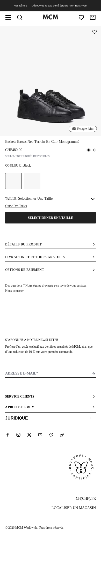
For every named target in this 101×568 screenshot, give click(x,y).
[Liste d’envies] (81, 17)
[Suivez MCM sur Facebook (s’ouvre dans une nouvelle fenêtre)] (7, 434)
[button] (50, 80)
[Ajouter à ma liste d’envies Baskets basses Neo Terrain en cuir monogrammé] (94, 32)
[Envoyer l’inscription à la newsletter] (93, 373)
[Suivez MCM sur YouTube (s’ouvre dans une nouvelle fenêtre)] (40, 434)
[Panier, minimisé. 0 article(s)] (93, 17)
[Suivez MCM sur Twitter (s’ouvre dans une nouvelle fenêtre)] (29, 434)
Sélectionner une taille (50, 218)
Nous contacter (14, 291)
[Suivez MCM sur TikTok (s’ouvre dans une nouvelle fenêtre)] (62, 434)
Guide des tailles (16, 206)
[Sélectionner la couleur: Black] (13, 181)
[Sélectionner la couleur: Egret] (32, 181)
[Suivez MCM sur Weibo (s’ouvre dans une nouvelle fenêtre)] (51, 434)
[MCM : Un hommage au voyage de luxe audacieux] (50, 18)
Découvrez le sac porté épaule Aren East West (59, 5)
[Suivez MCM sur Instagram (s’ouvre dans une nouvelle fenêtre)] (18, 434)
